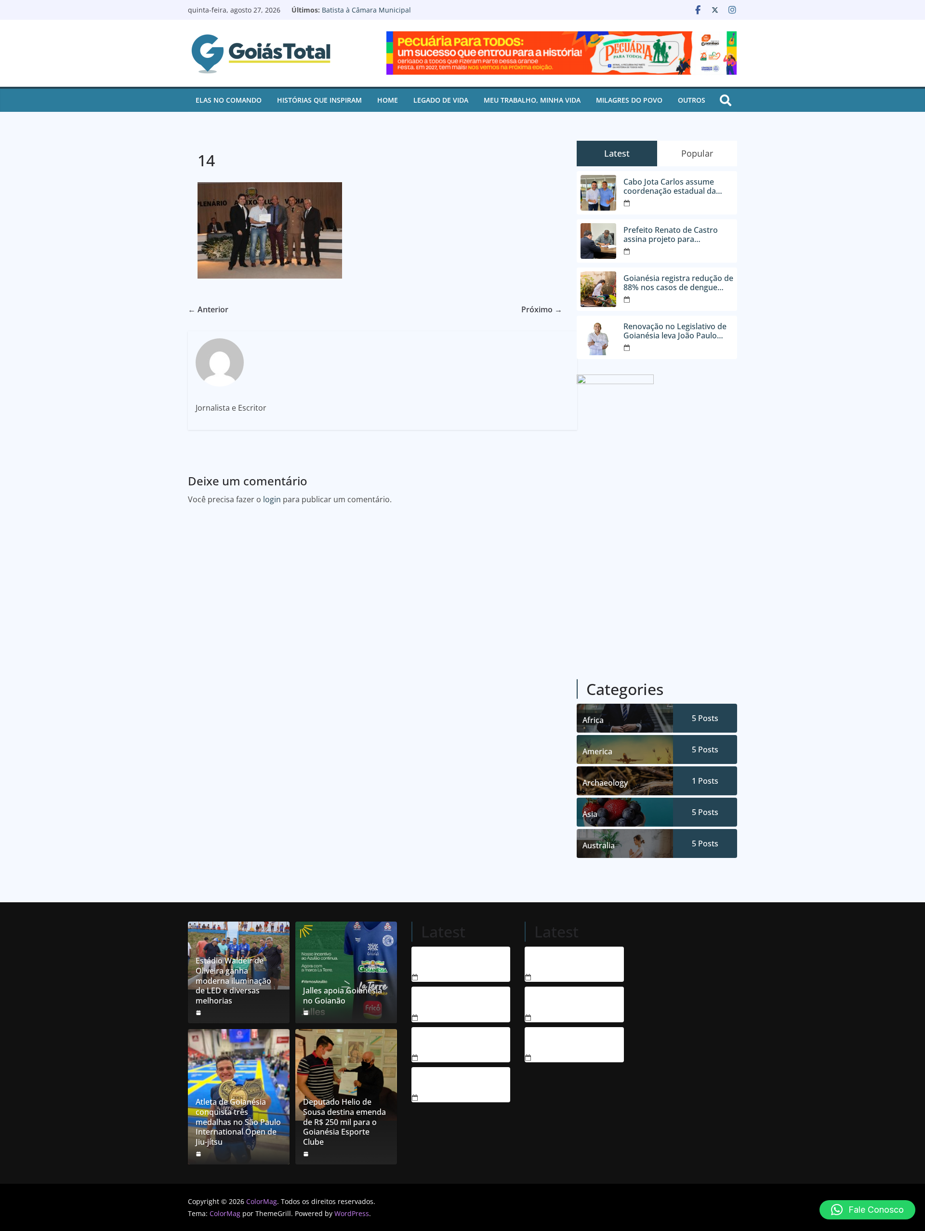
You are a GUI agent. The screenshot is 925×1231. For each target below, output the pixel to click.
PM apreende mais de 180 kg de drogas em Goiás (448, 1081)
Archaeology (605, 782)
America (597, 751)
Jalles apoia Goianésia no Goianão (342, 996)
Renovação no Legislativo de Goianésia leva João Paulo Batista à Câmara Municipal (409, 14)
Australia (598, 845)
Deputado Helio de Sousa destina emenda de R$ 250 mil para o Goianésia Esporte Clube (344, 1122)
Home (387, 100)
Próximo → (541, 309)
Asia (589, 814)
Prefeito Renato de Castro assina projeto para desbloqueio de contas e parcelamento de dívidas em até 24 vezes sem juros (675, 235)
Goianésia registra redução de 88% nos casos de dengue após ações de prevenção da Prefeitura (678, 283)
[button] (867, 1209)
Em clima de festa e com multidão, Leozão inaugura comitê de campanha (560, 1041)
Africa (593, 720)
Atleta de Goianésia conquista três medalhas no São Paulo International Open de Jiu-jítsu (238, 1122)
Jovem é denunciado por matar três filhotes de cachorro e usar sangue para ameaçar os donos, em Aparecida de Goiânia (448, 1000)
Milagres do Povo (629, 100)
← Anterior (208, 309)
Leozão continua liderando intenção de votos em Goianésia (559, 1000)
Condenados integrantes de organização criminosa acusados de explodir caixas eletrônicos (447, 960)
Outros (691, 100)
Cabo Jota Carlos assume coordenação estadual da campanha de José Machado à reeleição (678, 186)
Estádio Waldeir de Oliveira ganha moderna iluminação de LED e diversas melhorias (233, 981)
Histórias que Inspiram (319, 100)
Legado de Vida (440, 100)
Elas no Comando (229, 100)
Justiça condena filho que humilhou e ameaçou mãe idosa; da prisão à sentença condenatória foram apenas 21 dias (448, 1041)
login (272, 499)
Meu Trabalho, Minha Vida (532, 100)
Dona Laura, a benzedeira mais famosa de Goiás (555, 960)
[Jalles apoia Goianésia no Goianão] (346, 972)
